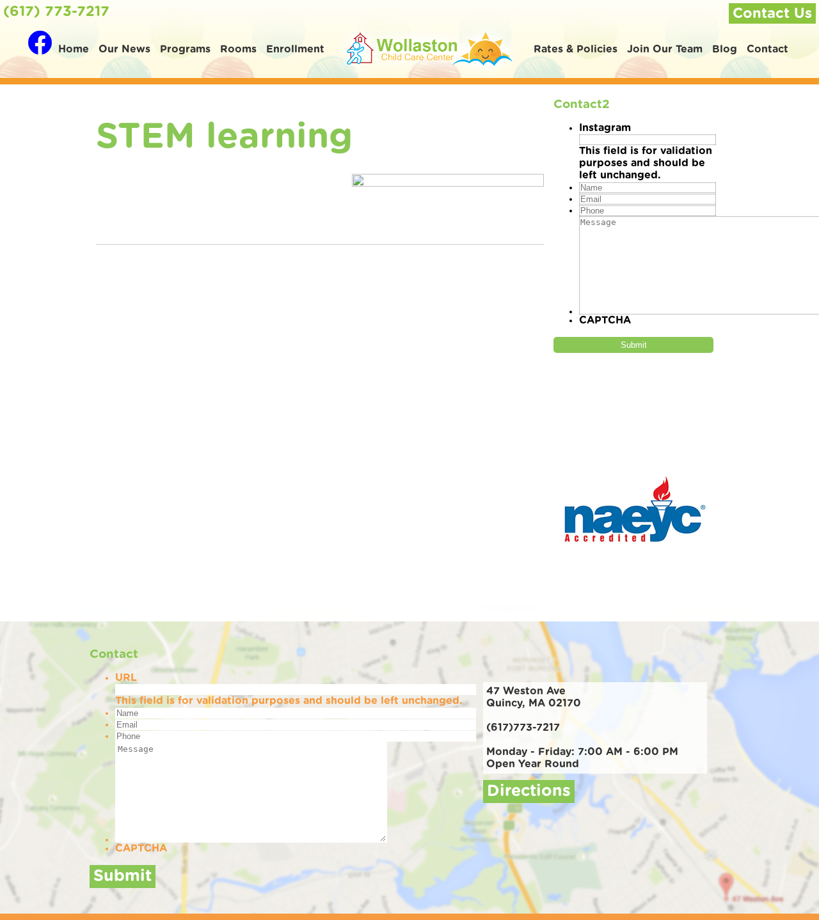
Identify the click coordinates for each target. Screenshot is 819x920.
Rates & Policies (575, 49)
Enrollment (295, 49)
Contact (767, 49)
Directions (529, 791)
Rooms (238, 49)
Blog (724, 49)
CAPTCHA (605, 320)
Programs (185, 49)
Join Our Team (665, 49)
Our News (124, 49)
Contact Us (772, 13)
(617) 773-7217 (56, 11)
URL (126, 678)
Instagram (605, 128)
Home (73, 49)
